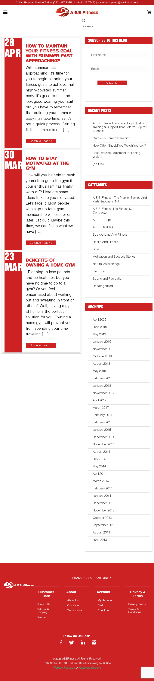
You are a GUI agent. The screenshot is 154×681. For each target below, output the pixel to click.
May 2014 (99, 466)
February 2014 (102, 488)
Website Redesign (64, 667)
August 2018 (101, 364)
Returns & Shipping (43, 610)
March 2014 (101, 481)
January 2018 (102, 386)
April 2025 (99, 320)
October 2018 (102, 356)
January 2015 (102, 430)
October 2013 (102, 518)
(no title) (98, 164)
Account (103, 592)
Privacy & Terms (138, 594)
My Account (105, 600)
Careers (42, 617)
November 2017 (103, 393)
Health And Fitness (105, 242)
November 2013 (103, 510)
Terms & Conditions (134, 610)
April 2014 (99, 474)
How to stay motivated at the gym (47, 163)
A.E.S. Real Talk (103, 227)
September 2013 (104, 525)
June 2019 (100, 327)
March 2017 (101, 408)
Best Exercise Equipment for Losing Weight (116, 155)
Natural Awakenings (106, 264)
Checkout (103, 610)
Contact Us (44, 604)
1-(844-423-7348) (84, 2)
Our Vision (73, 605)
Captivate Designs (90, 667)
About (71, 592)
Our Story (99, 271)
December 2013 (103, 503)
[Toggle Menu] (5, 12)
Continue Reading (41, 141)
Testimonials (75, 610)
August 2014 (101, 452)
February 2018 (102, 378)
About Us (73, 600)
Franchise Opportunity (92, 577)
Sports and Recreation (108, 279)
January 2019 (102, 342)
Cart (100, 605)
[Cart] (149, 12)
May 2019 (99, 334)
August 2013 (101, 532)
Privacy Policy (137, 604)
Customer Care (46, 594)
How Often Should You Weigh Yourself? (119, 146)
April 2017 (99, 400)
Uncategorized (103, 286)
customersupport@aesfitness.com (117, 2)
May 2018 (99, 371)
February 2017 (102, 415)
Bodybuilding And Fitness (110, 235)
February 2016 (102, 422)
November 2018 (103, 349)
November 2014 (103, 444)
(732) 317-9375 (62, 2)
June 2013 (100, 540)
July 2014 (99, 459)
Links (96, 249)
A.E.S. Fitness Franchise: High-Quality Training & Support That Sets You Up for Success (119, 127)
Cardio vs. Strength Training (111, 138)
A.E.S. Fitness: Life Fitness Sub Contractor (113, 211)
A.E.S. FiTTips (102, 220)
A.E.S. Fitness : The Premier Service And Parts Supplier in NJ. (120, 200)
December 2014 (103, 437)
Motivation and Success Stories (114, 257)
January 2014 (102, 496)
